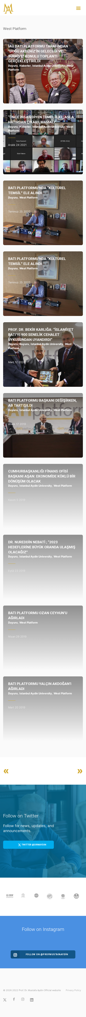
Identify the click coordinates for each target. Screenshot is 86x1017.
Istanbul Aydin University (48, 65)
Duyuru (13, 65)
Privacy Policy (73, 990)
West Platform (28, 197)
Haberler (25, 65)
